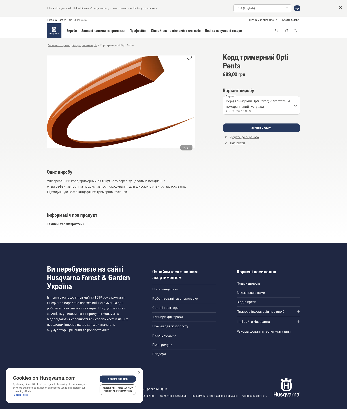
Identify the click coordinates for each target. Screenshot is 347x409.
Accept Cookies (118, 379)
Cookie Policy (21, 394)
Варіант (231, 96)
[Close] (139, 372)
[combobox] (261, 105)
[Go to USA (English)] (297, 8)
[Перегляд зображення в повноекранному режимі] (121, 103)
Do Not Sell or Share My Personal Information (118, 389)
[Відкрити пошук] (277, 30)
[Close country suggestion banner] (340, 7)
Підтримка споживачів (263, 19)
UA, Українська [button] (78, 19)
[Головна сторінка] (54, 30)
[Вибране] (295, 30)
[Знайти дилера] (286, 30)
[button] (71, 30)
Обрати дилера (289, 19)
